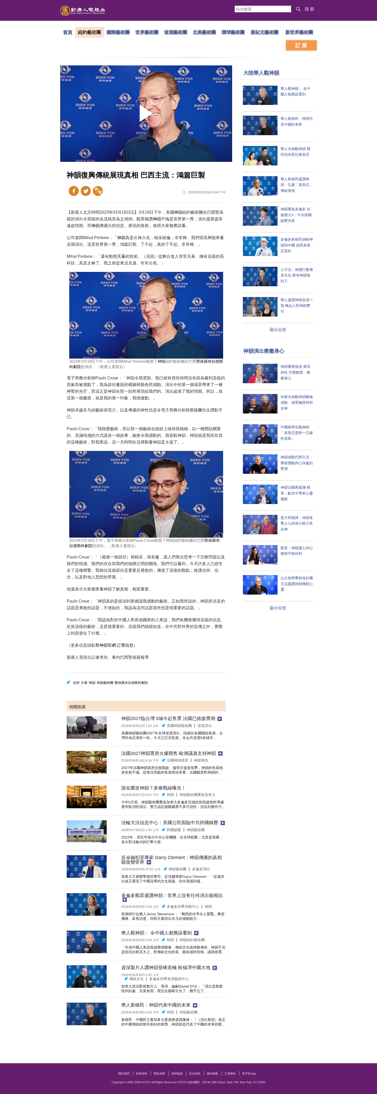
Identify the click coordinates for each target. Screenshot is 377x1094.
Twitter (86, 191)
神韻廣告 (201, 760)
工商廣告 (230, 1073)
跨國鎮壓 (174, 830)
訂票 (301, 45)
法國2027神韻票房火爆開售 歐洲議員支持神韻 (168, 753)
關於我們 (124, 1073)
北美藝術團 (204, 32)
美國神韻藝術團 (179, 726)
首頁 (67, 32)
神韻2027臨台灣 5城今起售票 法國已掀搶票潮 (168, 718)
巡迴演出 (204, 726)
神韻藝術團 (105, 683)
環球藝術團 (233, 32)
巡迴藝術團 (175, 32)
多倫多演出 (201, 869)
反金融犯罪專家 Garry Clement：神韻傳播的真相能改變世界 (171, 860)
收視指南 (141, 1073)
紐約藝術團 (89, 32)
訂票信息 (125, 645)
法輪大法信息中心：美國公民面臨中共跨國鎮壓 (169, 822)
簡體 (98, 191)
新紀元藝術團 (265, 32)
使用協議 (177, 1073)
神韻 (178, 212)
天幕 (121, 256)
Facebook (74, 191)
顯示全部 (278, 330)
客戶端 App (249, 1073)
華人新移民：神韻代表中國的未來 (156, 1005)
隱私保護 (159, 1073)
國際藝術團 (118, 32)
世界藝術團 (146, 32)
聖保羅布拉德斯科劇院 (131, 683)
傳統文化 (136, 979)
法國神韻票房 (177, 760)
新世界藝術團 (299, 32)
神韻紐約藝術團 (192, 940)
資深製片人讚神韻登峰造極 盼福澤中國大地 (165, 967)
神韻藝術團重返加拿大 (197, 795)
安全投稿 (194, 1073)
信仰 (132, 563)
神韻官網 (108, 645)
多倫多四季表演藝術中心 (169, 979)
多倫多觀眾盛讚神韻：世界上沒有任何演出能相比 (172, 895)
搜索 (310, 9)
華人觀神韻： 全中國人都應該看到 (156, 932)
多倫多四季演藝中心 (183, 906)
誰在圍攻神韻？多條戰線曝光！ (153, 788)
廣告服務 (212, 1073)
